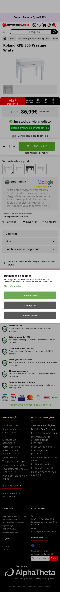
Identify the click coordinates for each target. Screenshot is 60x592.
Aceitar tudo (30, 295)
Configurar (30, 305)
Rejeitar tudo (30, 315)
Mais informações (12, 285)
